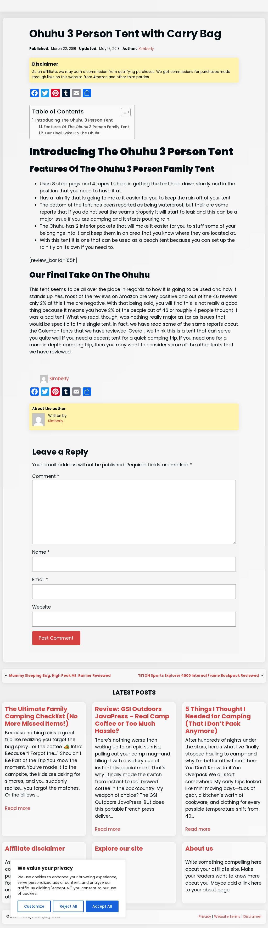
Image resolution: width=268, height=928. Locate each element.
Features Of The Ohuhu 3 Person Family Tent (86, 126)
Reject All (68, 906)
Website (41, 607)
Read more (17, 808)
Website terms (227, 916)
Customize (34, 906)
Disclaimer (252, 916)
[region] (68, 889)
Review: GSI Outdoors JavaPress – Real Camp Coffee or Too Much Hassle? (132, 720)
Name (41, 552)
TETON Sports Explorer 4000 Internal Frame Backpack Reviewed (198, 675)
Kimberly (146, 48)
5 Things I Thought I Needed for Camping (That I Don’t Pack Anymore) (218, 720)
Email (40, 579)
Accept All (102, 906)
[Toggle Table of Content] (123, 112)
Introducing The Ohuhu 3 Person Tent (74, 120)
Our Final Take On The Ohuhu (72, 133)
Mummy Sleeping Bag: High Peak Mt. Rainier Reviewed (60, 675)
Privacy (205, 916)
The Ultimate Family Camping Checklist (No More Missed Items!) (41, 716)
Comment (45, 476)
